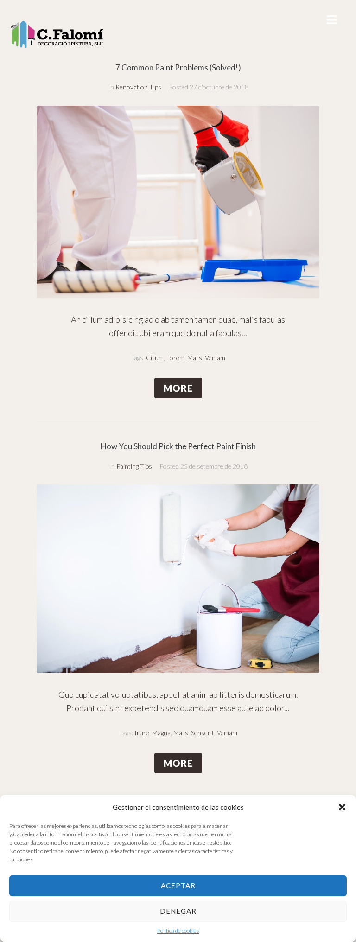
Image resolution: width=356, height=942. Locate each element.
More (178, 388)
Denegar (178, 911)
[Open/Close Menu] (332, 20)
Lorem (175, 358)
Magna (161, 733)
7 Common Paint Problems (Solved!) (178, 67)
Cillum (155, 358)
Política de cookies (178, 930)
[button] (342, 807)
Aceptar (178, 885)
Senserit (202, 733)
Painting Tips (134, 466)
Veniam (215, 358)
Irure (141, 733)
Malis (194, 358)
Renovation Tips (138, 87)
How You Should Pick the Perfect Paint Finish (178, 446)
